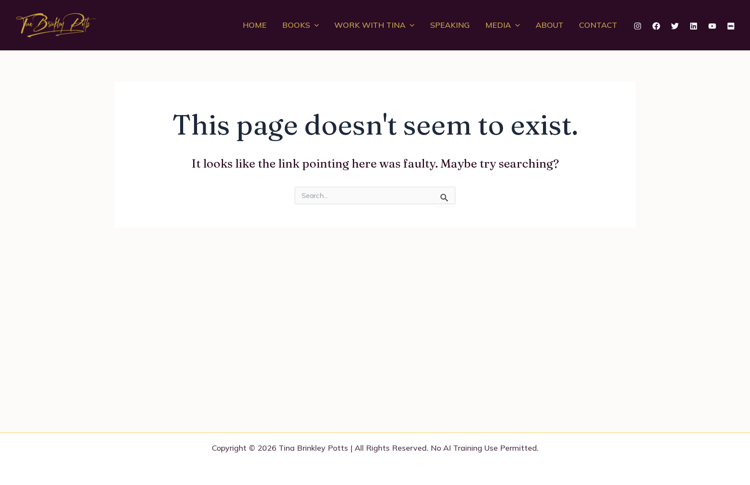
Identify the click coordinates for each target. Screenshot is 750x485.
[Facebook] (656, 26)
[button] (314, 25)
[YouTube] (712, 26)
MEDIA (498, 25)
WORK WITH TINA (369, 25)
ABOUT (549, 25)
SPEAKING (450, 25)
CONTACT (598, 25)
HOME (254, 25)
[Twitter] (675, 26)
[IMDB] (731, 26)
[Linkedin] (693, 26)
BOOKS (296, 25)
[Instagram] (637, 26)
